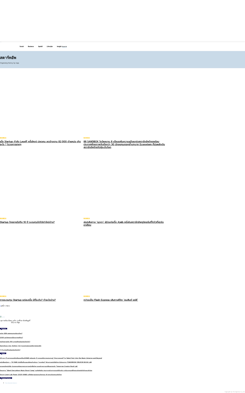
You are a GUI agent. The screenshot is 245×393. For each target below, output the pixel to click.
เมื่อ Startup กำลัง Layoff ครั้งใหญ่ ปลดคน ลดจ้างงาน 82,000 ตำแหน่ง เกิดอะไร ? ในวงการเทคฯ (40, 143)
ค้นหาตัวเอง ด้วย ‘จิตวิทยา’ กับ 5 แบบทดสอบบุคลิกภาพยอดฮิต (20, 346)
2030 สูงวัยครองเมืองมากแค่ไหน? (11, 338)
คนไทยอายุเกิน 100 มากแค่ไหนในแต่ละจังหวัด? (15, 342)
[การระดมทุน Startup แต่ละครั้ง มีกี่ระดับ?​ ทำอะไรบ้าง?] (41, 262)
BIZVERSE (87, 138)
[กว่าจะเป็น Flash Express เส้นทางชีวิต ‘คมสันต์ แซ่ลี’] (125, 262)
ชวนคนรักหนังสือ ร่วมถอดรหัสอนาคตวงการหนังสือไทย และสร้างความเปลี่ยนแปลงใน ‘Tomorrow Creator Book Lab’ (39, 366)
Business (3, 138)
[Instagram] (14, 325)
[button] (66, 46)
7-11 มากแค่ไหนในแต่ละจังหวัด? (10, 350)
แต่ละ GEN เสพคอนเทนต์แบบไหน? (11, 333)
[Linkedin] (16, 325)
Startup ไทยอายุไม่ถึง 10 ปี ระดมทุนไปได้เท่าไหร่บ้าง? (27, 222)
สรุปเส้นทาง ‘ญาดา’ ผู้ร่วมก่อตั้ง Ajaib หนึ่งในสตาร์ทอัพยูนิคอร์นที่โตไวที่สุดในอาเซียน (124, 223)
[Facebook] (11, 325)
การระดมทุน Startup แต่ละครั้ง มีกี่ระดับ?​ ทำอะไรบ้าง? (28, 300)
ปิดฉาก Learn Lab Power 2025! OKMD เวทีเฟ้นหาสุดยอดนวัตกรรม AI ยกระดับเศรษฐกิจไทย (31, 375)
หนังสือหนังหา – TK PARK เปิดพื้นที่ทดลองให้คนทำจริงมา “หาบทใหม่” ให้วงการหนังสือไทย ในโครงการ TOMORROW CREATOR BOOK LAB (46, 362)
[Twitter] (19, 325)
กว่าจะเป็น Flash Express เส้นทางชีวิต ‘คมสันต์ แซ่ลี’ (111, 300)
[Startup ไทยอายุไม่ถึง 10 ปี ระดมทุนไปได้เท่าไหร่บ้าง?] (41, 184)
